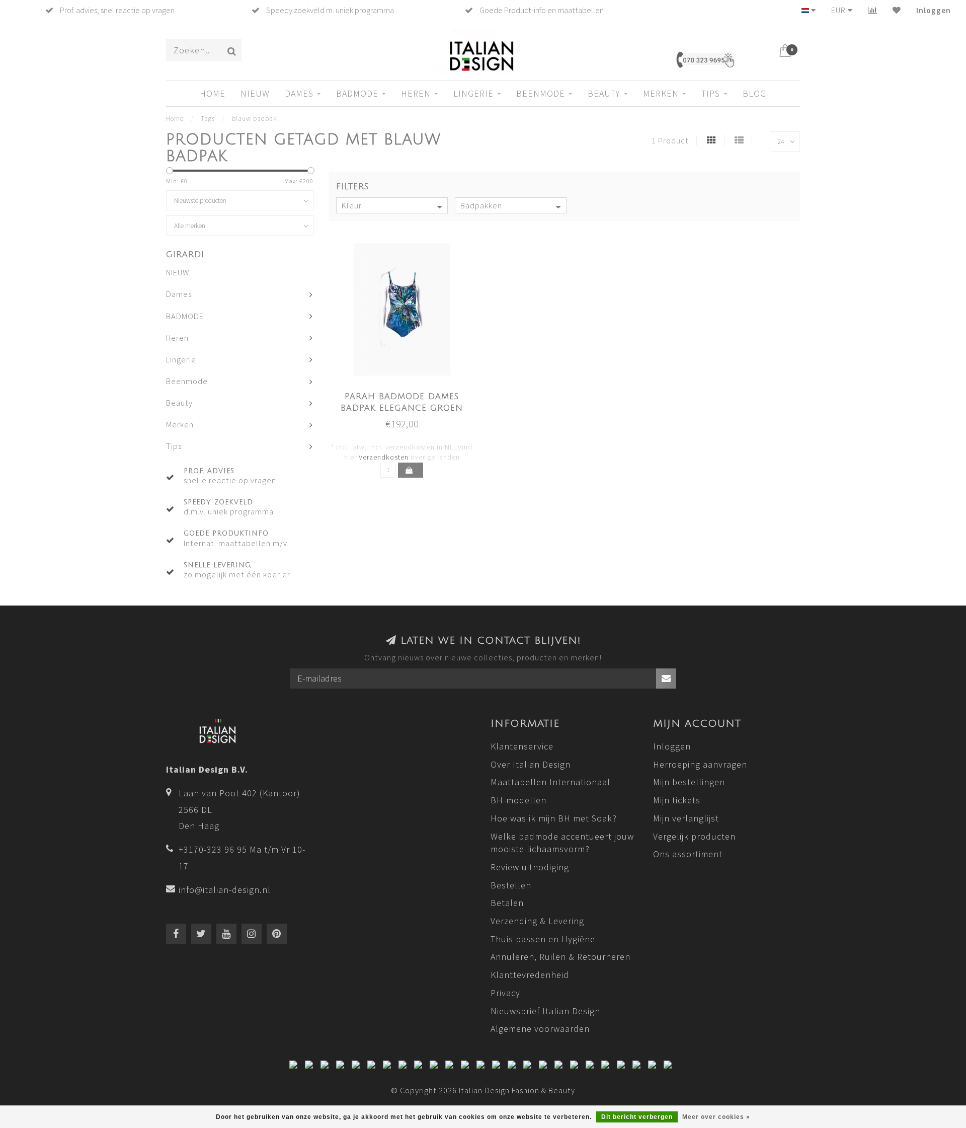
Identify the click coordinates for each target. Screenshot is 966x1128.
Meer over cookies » (716, 1116)
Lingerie (473, 93)
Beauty (604, 93)
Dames (299, 93)
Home (212, 93)
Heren (416, 93)
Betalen (507, 903)
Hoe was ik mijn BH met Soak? (554, 818)
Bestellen (511, 885)
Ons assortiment (687, 854)
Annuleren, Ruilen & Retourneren (560, 956)
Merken (661, 93)
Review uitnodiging (530, 867)
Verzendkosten (384, 457)
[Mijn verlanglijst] (897, 10)
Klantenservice (522, 746)
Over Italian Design (531, 764)
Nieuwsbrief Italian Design (545, 1011)
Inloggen (933, 10)
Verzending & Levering (537, 921)
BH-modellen (518, 800)
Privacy (505, 993)
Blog (754, 93)
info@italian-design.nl (225, 889)
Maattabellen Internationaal (550, 782)
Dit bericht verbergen (637, 1116)
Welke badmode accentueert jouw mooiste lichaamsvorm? (562, 843)
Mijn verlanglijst (686, 818)
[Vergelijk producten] (872, 10)
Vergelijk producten (694, 836)
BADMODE (357, 93)
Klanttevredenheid (530, 975)
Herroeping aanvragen (700, 764)
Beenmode (540, 93)
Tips (710, 93)
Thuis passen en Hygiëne (543, 939)
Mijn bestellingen (689, 782)
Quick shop (407, 394)
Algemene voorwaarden (540, 1028)
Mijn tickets (676, 800)
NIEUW (255, 93)
